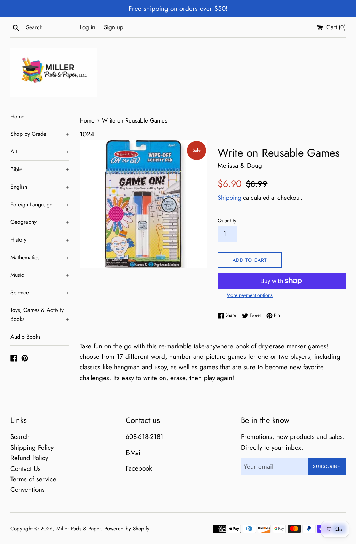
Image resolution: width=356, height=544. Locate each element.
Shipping (229, 197)
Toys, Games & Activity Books (39, 314)
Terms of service (33, 479)
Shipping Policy (32, 447)
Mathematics (39, 257)
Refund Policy (29, 458)
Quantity (227, 220)
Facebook (139, 468)
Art (39, 152)
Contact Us (25, 468)
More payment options (250, 295)
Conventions (27, 489)
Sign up (113, 27)
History (39, 240)
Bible (39, 169)
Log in (87, 27)
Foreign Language (39, 204)
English (39, 187)
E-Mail (134, 452)
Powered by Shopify (126, 529)
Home (17, 116)
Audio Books (25, 337)
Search (20, 436)
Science (39, 293)
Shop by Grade (39, 134)
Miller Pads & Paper (78, 529)
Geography (39, 222)
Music (39, 275)
